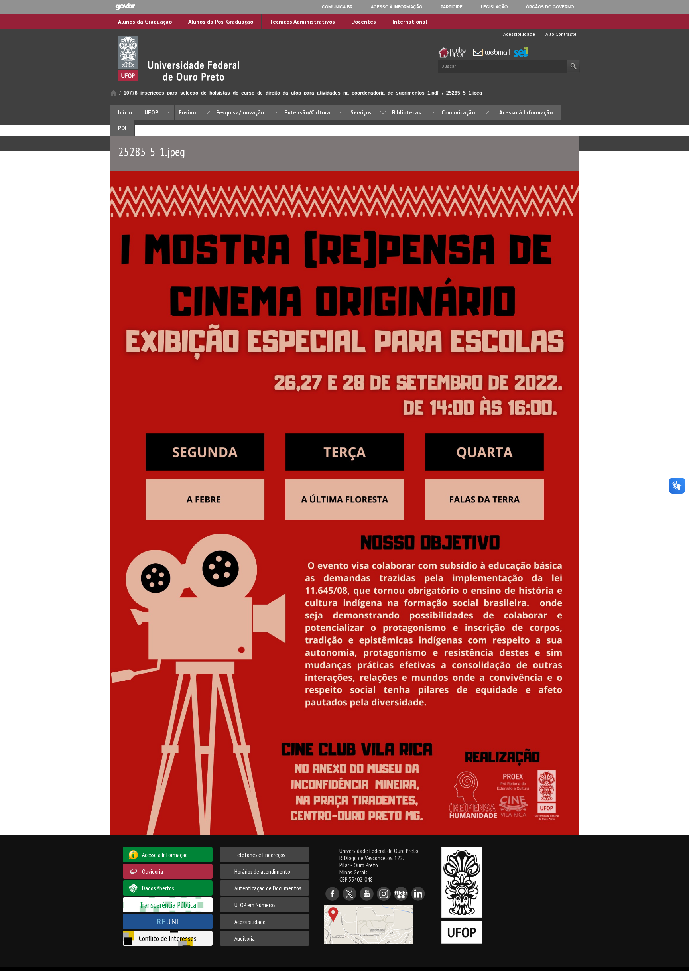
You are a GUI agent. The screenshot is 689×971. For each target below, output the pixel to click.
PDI (122, 128)
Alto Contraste (560, 34)
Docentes (363, 21)
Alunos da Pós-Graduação (220, 21)
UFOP (151, 112)
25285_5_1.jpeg (464, 93)
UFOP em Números (254, 905)
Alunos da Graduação (145, 21)
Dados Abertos (158, 888)
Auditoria (244, 938)
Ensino (187, 112)
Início (113, 92)
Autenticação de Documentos (267, 888)
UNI (168, 921)
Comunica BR (337, 7)
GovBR (125, 6)
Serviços (361, 112)
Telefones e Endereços (259, 855)
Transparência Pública (167, 905)
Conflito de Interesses (168, 938)
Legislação (494, 7)
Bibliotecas (406, 112)
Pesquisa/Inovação (240, 112)
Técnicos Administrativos (302, 21)
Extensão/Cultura (307, 112)
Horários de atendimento (262, 871)
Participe (452, 7)
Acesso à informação (396, 7)
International (409, 21)
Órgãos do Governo (550, 7)
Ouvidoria (152, 871)
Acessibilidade (518, 34)
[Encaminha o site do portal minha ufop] (454, 52)
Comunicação (458, 112)
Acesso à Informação (526, 112)
